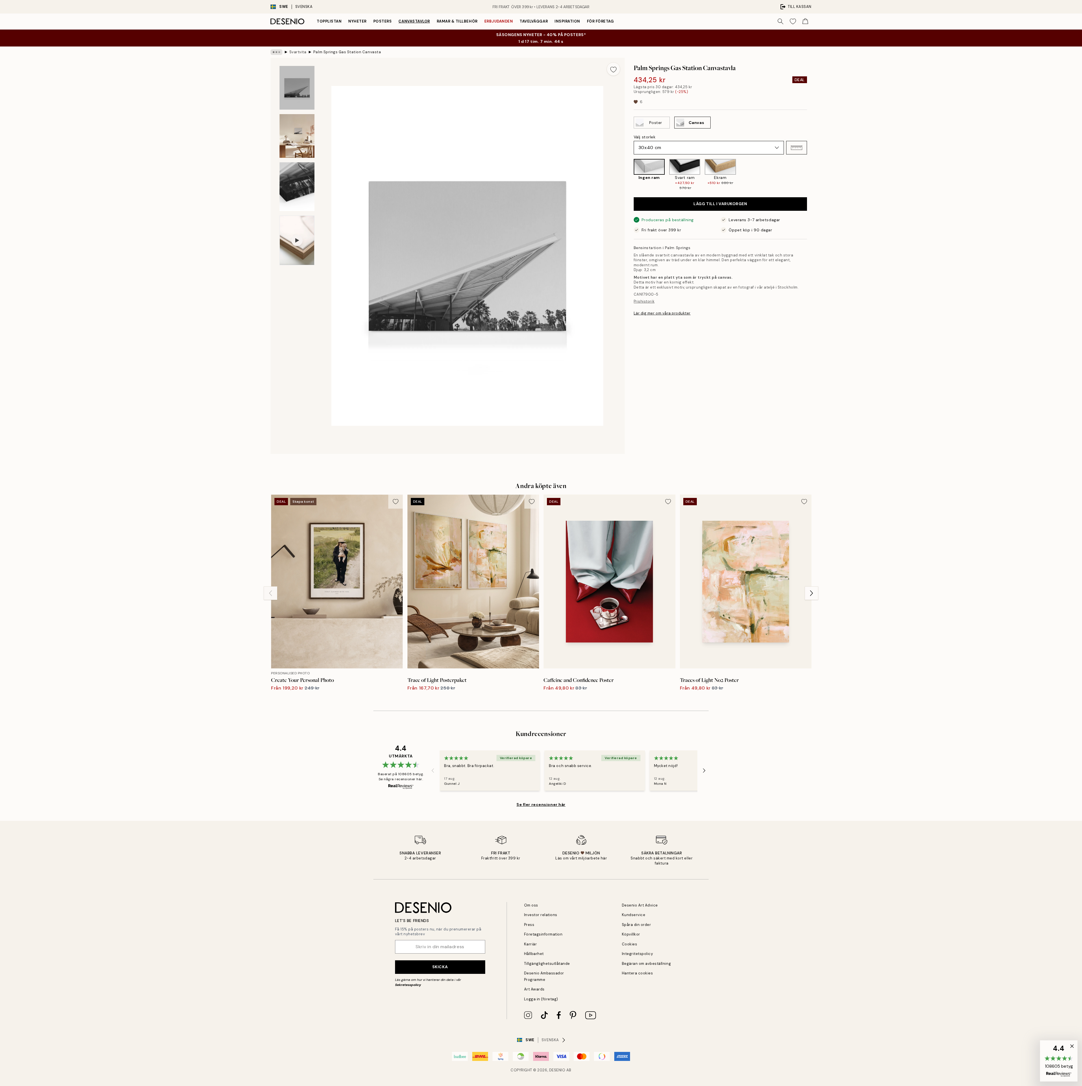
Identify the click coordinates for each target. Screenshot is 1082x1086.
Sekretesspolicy (408, 985)
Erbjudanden (498, 21)
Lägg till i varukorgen (720, 203)
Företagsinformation (543, 934)
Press (529, 924)
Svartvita (298, 52)
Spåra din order (636, 924)
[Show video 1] (297, 240)
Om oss (531, 905)
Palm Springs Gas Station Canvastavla (347, 52)
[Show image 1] (297, 88)
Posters (382, 21)
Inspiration (567, 21)
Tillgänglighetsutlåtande (547, 963)
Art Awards (534, 989)
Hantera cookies (637, 973)
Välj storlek (645, 136)
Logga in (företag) (541, 999)
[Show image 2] (297, 136)
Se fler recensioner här (541, 804)
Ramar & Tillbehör (457, 21)
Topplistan (329, 21)
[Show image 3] (297, 186)
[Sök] (780, 21)
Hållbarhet (534, 953)
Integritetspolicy (637, 953)
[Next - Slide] (811, 174)
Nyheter (357, 21)
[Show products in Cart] (805, 21)
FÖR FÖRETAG (600, 21)
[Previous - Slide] (629, 174)
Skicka (440, 966)
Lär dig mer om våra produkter (662, 313)
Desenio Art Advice (640, 905)
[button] (796, 147)
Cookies (629, 944)
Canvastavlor (414, 21)
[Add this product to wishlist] (613, 69)
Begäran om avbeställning (646, 963)
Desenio (557, 1070)
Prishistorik (644, 301)
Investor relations (540, 914)
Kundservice (634, 914)
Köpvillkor (631, 934)
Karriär (530, 944)
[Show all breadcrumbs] (276, 52)
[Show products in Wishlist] (793, 21)
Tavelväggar (534, 21)
